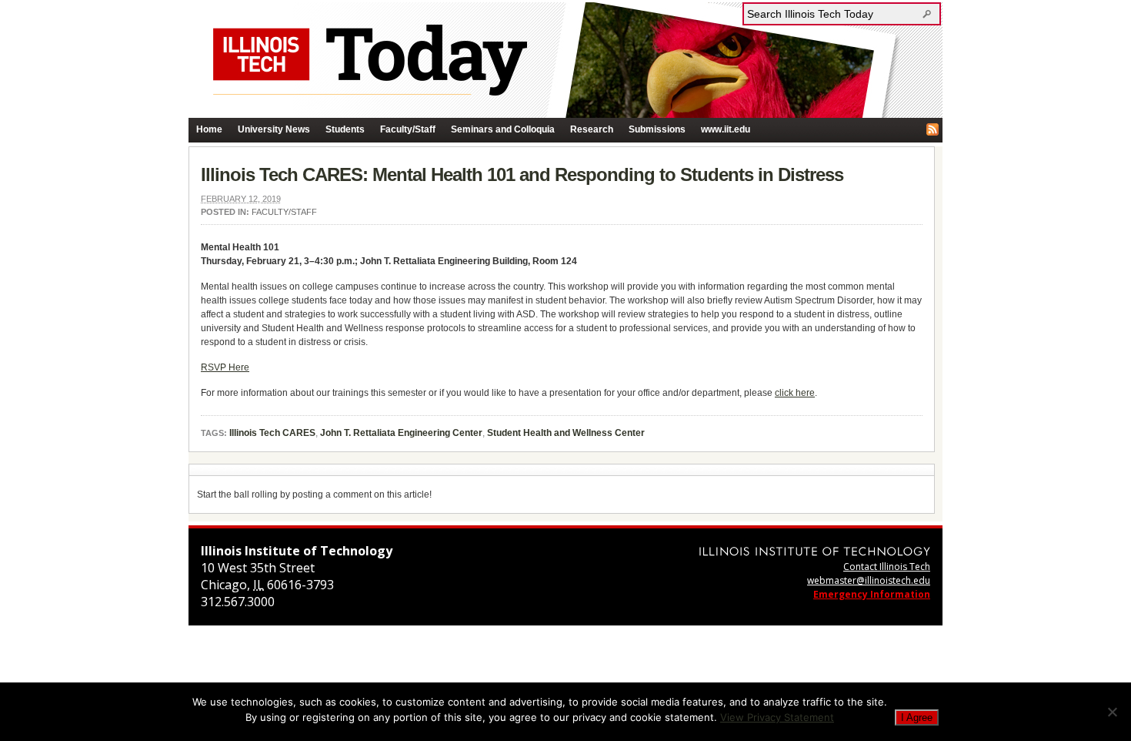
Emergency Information (871, 594)
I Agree (916, 717)
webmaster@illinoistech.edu (868, 580)
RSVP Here (225, 367)
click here (795, 392)
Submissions (657, 129)
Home (209, 129)
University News (274, 129)
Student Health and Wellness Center (566, 433)
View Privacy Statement (777, 717)
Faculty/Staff (407, 129)
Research (591, 129)
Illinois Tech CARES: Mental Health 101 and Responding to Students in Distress (522, 174)
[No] (1111, 711)
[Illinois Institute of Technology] (814, 551)
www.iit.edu (725, 129)
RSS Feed (932, 129)
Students (345, 129)
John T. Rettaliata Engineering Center (401, 433)
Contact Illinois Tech (886, 566)
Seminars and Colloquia (503, 129)
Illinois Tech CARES (272, 433)
